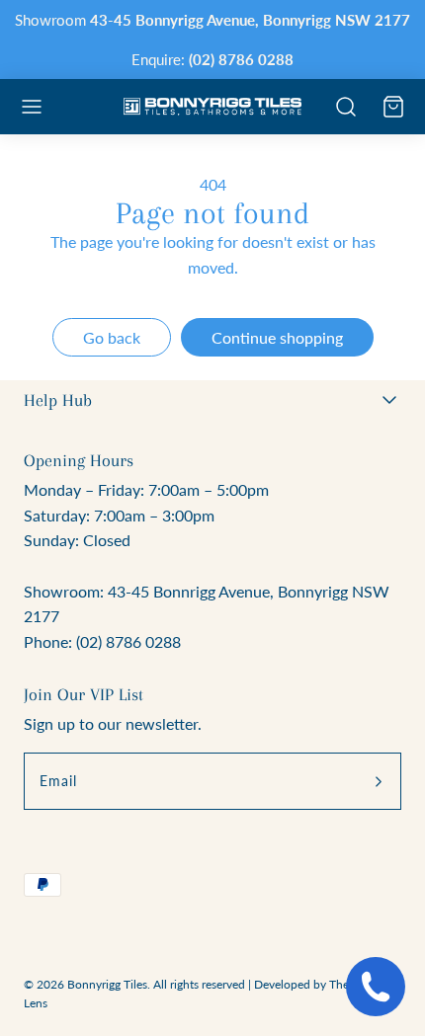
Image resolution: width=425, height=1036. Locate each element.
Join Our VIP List (83, 694)
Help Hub (58, 400)
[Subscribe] (378, 781)
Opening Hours (78, 460)
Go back (111, 337)
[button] (31, 106)
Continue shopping (277, 337)
